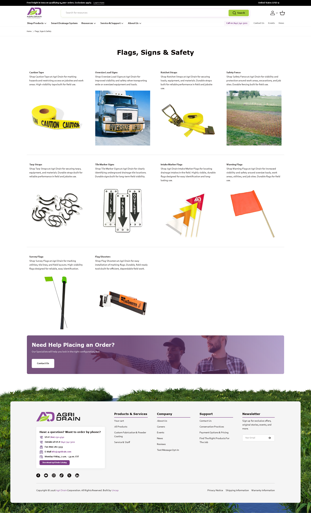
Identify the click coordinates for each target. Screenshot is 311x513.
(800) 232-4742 (57, 437)
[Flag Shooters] (122, 302)
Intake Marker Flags (171, 164)
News (281, 23)
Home (29, 31)
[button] (282, 13)
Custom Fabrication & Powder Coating (130, 434)
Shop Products (35, 23)
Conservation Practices (212, 427)
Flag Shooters (102, 257)
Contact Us (258, 23)
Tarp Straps (35, 164)
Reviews (161, 444)
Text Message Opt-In (168, 450)
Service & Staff (122, 442)
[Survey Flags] (57, 302)
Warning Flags (234, 164)
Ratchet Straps (169, 72)
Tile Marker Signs (104, 164)
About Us (133, 23)
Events (271, 23)
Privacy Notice (215, 490)
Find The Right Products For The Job (214, 440)
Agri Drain (61, 490)
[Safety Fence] (254, 118)
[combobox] (155, 13)
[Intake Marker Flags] (188, 214)
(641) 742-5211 (68, 442)
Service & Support (110, 23)
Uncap (115, 490)
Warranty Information (263, 490)
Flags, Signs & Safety (43, 31)
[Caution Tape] (57, 118)
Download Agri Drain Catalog (54, 463)
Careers (161, 427)
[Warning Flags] (254, 214)
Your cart (119, 421)
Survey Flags (36, 257)
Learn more (98, 3)
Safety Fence (233, 72)
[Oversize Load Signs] (122, 118)
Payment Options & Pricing (214, 432)
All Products (120, 427)
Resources (87, 23)
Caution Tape (36, 72)
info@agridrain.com (61, 452)
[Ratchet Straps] (188, 122)
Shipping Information (237, 490)
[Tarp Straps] (57, 210)
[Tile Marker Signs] (122, 210)
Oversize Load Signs (106, 72)
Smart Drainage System (64, 23)
